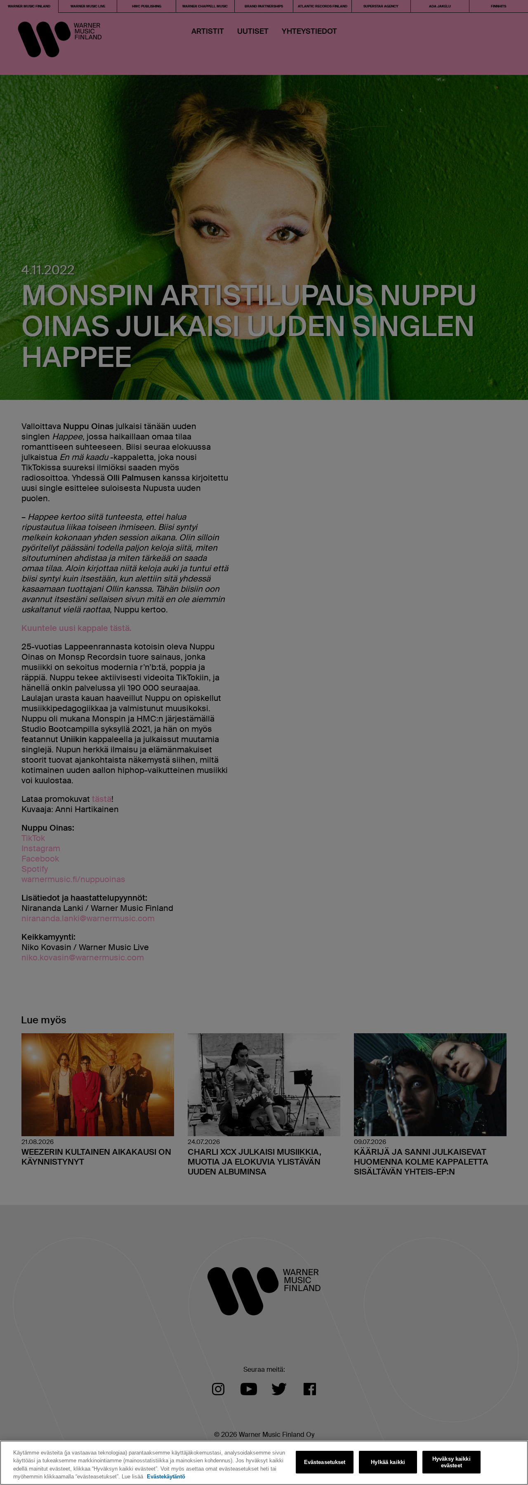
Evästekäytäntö (166, 1476)
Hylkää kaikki (388, 1462)
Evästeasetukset (325, 1462)
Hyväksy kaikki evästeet (451, 1462)
